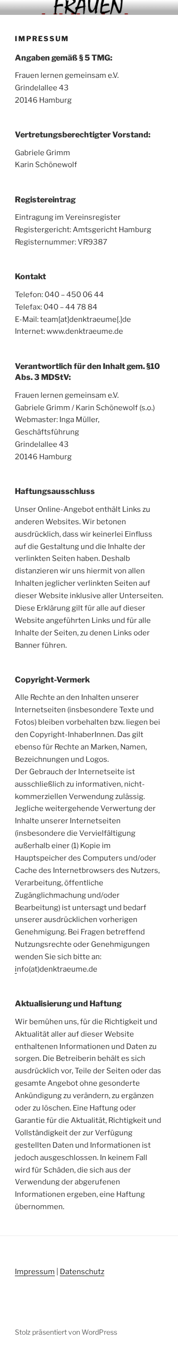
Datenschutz (82, 1271)
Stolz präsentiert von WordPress (66, 1332)
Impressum (35, 1271)
